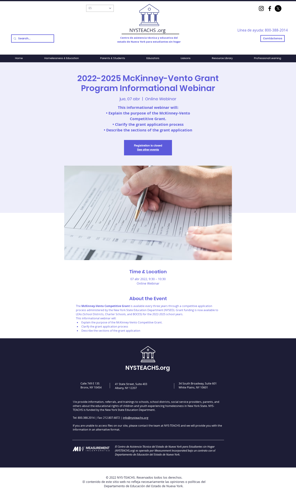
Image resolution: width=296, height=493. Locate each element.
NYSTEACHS (142, 30)
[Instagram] (261, 8)
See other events (148, 149)
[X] (278, 8)
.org (161, 30)
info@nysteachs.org (135, 418)
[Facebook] (269, 8)
